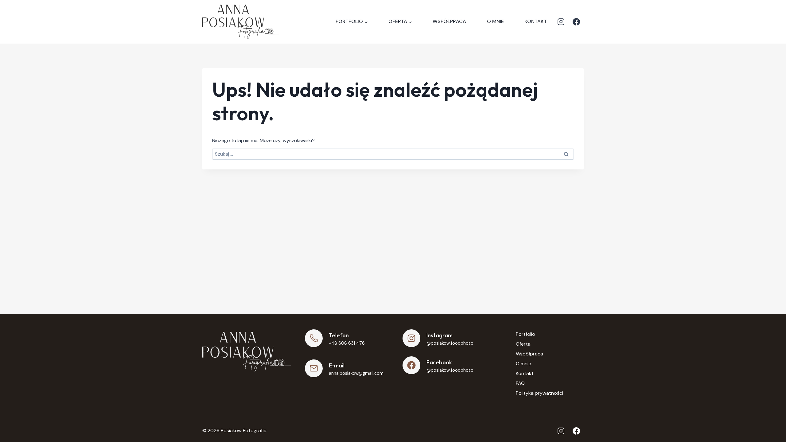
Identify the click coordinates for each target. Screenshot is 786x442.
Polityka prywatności (539, 393)
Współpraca (449, 21)
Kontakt (535, 21)
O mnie (495, 21)
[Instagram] (561, 21)
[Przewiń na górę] (771, 421)
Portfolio (525, 334)
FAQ (520, 383)
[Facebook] (576, 21)
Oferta (523, 344)
